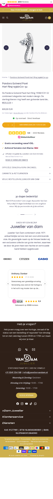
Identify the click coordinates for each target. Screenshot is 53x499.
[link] (29, 77)
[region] (26, 10)
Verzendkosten (18, 113)
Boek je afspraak (27, 395)
